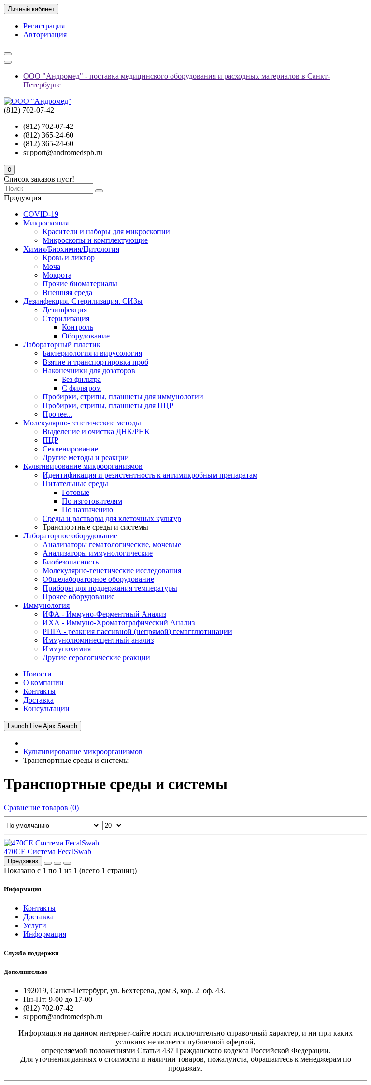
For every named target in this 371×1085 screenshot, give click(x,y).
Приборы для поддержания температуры (110, 588)
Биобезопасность (71, 562)
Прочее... (57, 414)
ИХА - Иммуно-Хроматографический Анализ (119, 623)
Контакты (39, 691)
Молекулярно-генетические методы (82, 423)
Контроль (77, 327)
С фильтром (81, 388)
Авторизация (45, 34)
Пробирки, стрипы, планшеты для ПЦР (108, 405)
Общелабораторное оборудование (98, 579)
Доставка (38, 700)
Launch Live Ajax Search (42, 726)
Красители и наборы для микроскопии (106, 231)
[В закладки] (57, 863)
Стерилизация (66, 318)
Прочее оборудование (78, 596)
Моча (51, 266)
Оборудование (86, 336)
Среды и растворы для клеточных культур (112, 518)
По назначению (87, 510)
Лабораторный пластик (61, 344)
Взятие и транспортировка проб (95, 362)
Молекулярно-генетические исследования (112, 570)
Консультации (46, 709)
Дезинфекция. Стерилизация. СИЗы (83, 301)
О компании (43, 682)
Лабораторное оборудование (70, 536)
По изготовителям (92, 501)
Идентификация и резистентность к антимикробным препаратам (150, 475)
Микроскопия (46, 223)
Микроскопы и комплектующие (95, 240)
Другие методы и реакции (86, 457)
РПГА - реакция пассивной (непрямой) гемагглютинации (137, 631)
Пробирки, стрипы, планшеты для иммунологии (123, 397)
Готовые (75, 492)
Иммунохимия (67, 649)
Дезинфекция (65, 310)
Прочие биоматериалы (80, 284)
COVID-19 (40, 214)
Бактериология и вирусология (92, 353)
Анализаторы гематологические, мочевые (112, 544)
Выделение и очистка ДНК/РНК (96, 431)
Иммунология (46, 605)
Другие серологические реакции (96, 657)
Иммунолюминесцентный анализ (98, 640)
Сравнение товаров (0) (41, 807)
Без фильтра (81, 379)
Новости (37, 674)
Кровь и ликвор (69, 258)
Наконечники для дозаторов (89, 370)
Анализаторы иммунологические (98, 553)
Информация (44, 934)
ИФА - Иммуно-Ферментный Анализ (104, 614)
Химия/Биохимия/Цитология (71, 249)
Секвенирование (70, 449)
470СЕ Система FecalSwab (47, 851)
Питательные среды (75, 483)
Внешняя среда (67, 292)
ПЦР (50, 440)
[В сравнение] (67, 863)
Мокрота (57, 275)
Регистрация (44, 26)
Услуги (34, 925)
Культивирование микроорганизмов (83, 466)
